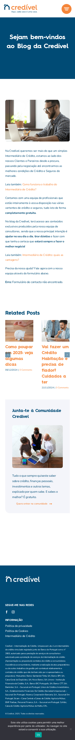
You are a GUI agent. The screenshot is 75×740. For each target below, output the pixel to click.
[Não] (70, 729)
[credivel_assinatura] (20, 5)
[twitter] (13, 584)
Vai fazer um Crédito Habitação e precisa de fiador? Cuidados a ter (55, 365)
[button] (7, 354)
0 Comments (26, 369)
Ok (38, 734)
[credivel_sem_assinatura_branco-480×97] (22, 577)
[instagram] (19, 584)
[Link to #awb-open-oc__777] (67, 9)
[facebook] (6, 584)
